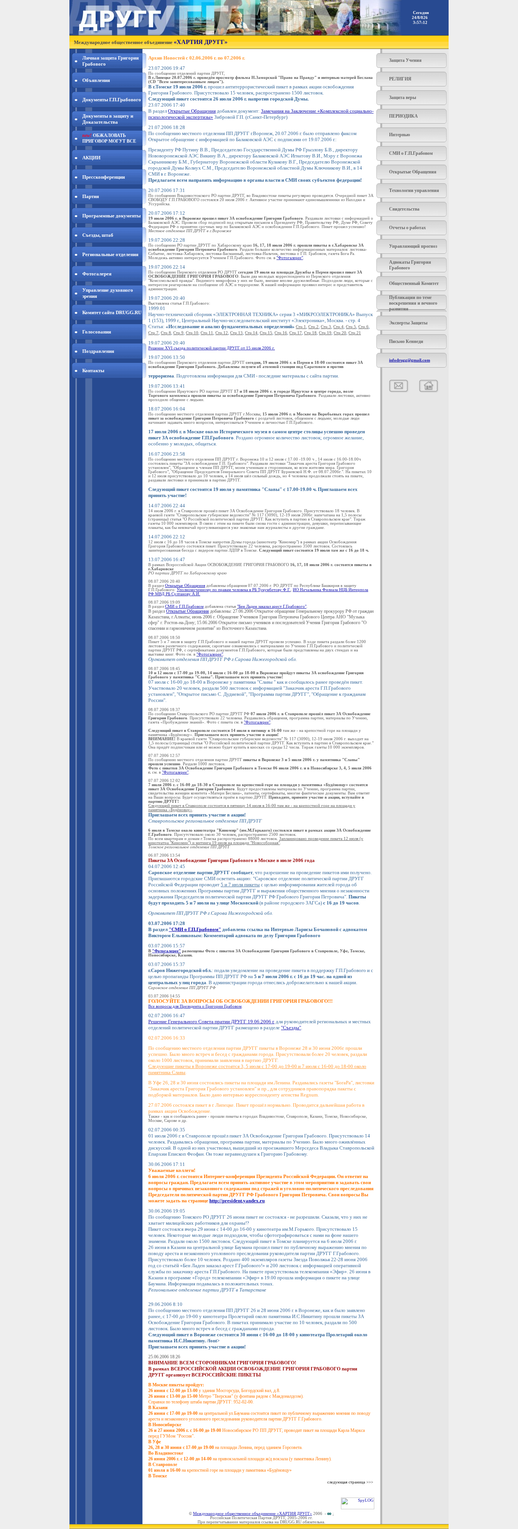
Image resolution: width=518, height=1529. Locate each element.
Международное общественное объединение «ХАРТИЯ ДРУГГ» (252, 1514)
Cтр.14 (251, 333)
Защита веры (402, 97)
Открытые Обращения (412, 172)
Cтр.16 (281, 333)
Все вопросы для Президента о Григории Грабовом (195, 1006)
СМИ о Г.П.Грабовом (411, 153)
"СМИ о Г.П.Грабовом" (195, 929)
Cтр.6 (363, 327)
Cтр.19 (325, 333)
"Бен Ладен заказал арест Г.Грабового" (271, 606)
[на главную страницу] (429, 391)
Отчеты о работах (407, 227)
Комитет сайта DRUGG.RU (111, 312)
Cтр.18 (310, 333)
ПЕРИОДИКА (403, 116)
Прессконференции (103, 177)
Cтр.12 (221, 333)
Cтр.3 (326, 327)
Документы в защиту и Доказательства (107, 119)
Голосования (96, 332)
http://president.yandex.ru (237, 1200)
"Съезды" (291, 1027)
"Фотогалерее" (289, 258)
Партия (90, 196)
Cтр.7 (153, 333)
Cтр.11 (207, 333)
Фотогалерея (96, 274)
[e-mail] (399, 391)
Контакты (93, 370)
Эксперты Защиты (408, 323)
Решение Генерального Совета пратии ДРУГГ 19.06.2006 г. (211, 1021)
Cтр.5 (351, 327)
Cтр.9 (178, 333)
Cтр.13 (236, 333)
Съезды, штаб (97, 235)
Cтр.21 (354, 333)
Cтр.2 (313, 327)
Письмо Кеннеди (406, 341)
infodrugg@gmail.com (409, 360)
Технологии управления (414, 190)
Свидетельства (404, 209)
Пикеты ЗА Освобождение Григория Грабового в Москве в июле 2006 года (231, 860)
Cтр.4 (338, 327)
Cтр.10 (192, 333)
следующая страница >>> (350, 1482)
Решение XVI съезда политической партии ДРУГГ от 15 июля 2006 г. (211, 348)
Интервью (399, 134)
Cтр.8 (166, 333)
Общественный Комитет (414, 283)
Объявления (96, 80)
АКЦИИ (91, 157)
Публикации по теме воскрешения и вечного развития (413, 303)
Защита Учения (405, 60)
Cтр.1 (301, 327)
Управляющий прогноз (413, 246)
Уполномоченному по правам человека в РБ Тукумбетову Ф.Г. (233, 590)
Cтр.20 (340, 333)
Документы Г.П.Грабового (111, 99)
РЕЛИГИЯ (400, 79)
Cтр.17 (295, 333)
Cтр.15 (266, 333)
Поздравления (98, 351)
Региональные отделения (110, 254)
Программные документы (111, 216)
